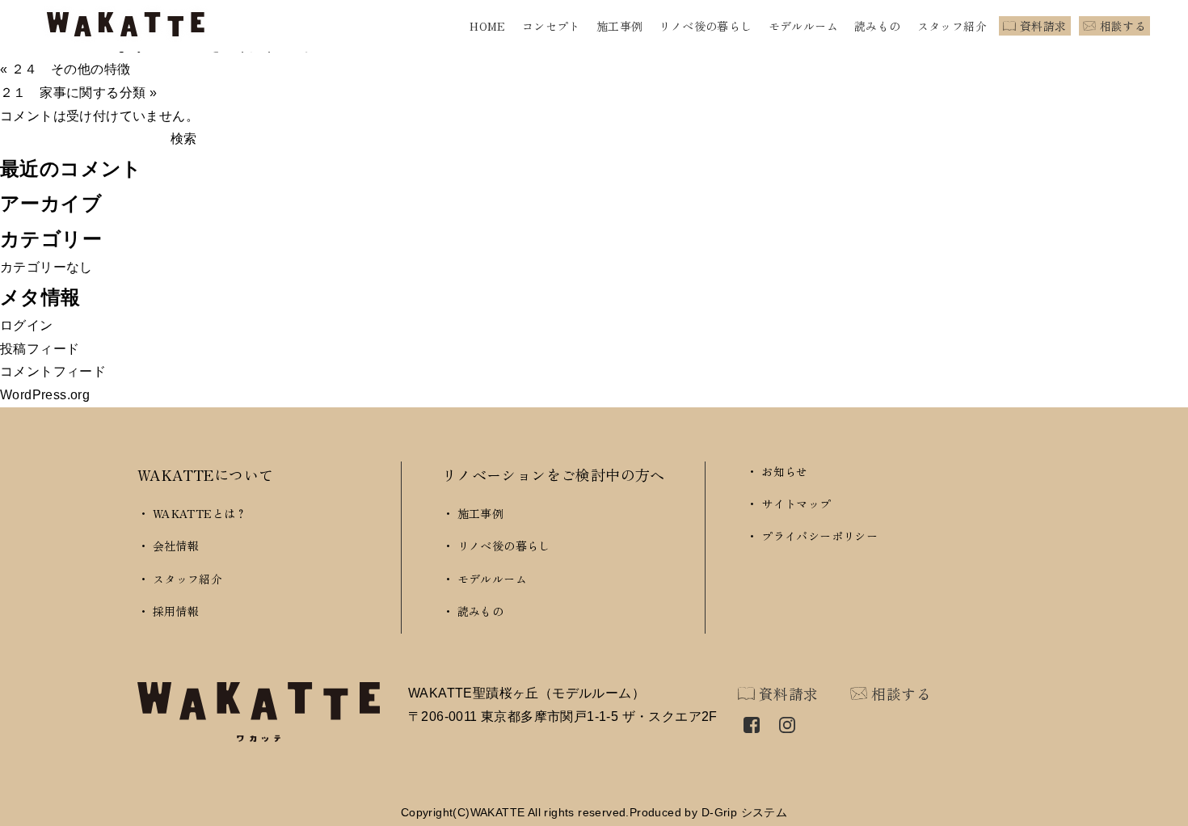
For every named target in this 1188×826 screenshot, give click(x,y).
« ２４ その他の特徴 (65, 69)
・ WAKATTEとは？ (192, 513)
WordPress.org (45, 395)
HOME (488, 26)
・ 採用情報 (168, 611)
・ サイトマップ (788, 503)
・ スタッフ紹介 (179, 579)
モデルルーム (803, 26)
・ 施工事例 (472, 513)
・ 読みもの (472, 611)
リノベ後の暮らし (705, 26)
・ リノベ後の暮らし (496, 545)
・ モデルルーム (484, 579)
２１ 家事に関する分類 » (78, 92)
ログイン (26, 325)
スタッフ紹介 (952, 26)
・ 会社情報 (168, 545)
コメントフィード (53, 371)
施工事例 (619, 26)
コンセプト (551, 26)
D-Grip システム (744, 812)
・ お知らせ (776, 471)
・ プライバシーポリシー (812, 536)
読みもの (877, 26)
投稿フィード (39, 349)
